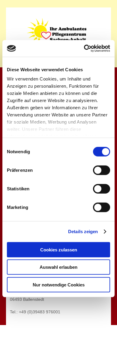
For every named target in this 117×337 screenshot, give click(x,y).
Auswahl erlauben (58, 267)
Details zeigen (83, 231)
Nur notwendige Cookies (59, 284)
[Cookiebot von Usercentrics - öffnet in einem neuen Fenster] (84, 48)
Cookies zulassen (58, 249)
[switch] (101, 170)
